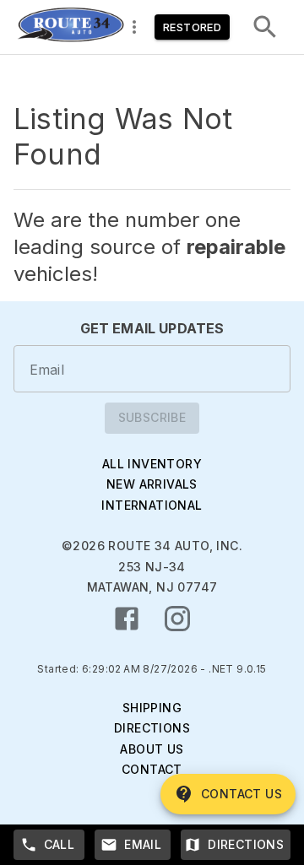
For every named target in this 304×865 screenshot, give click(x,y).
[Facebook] (126, 618)
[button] (70, 27)
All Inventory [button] (152, 464)
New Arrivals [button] (152, 484)
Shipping (152, 707)
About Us (151, 749)
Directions (152, 728)
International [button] (151, 505)
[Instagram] (177, 618)
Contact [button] (152, 769)
